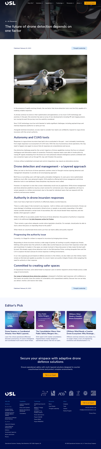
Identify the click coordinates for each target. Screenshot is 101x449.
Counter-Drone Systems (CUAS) (9, 410)
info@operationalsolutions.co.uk (88, 410)
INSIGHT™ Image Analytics (38, 408)
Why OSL (7, 401)
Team (64, 406)
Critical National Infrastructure (9, 427)
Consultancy (23, 413)
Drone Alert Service (39, 415)
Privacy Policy (92, 413)
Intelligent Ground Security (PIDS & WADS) (9, 414)
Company (65, 404)
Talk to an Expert (90, 3)
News (50, 404)
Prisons (7, 437)
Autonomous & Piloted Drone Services (10, 418)
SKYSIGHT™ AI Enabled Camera (38, 412)
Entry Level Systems (25, 407)
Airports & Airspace (10, 424)
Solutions (7, 404)
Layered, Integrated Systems (24, 404)
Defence (7, 430)
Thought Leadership (54, 408)
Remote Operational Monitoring (25, 410)
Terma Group (87, 443)
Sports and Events (9, 434)
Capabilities (22, 401)
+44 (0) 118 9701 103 (90, 407)
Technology (37, 401)
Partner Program (67, 411)
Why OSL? (31, 3)
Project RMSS (37, 419)
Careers (65, 408)
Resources (51, 401)
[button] (39, 3)
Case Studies (52, 406)
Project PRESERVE (38, 421)
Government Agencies (10, 432)
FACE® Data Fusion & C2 (39, 404)
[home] (10, 3)
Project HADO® (38, 417)
